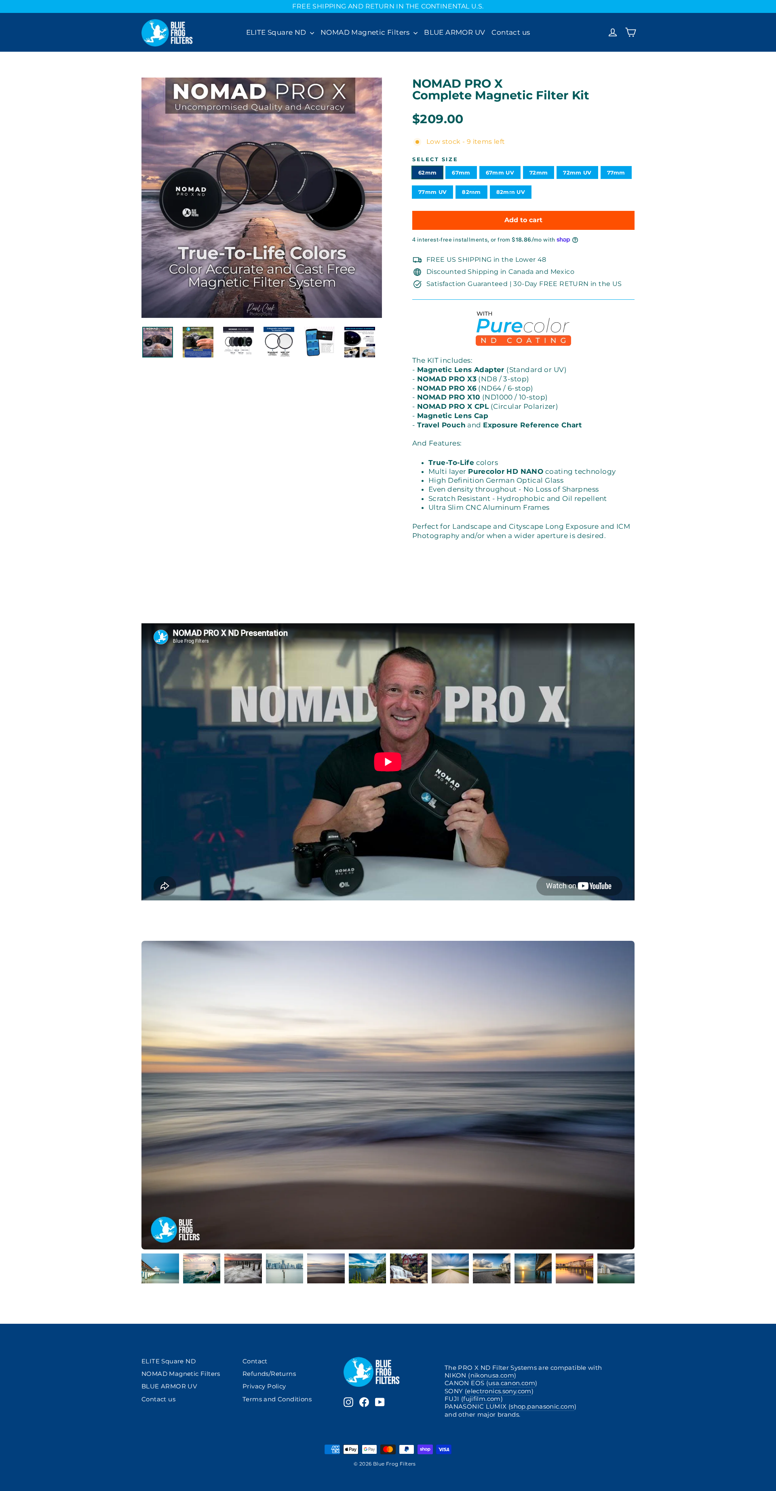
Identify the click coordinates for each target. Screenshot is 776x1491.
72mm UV (577, 172)
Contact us (510, 32)
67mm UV (500, 172)
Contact (255, 1361)
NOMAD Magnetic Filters (366, 32)
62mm (427, 172)
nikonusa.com (492, 1375)
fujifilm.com (481, 1399)
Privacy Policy (264, 1386)
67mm (461, 172)
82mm (471, 192)
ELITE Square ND (277, 32)
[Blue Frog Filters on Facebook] (364, 1402)
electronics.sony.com (499, 1391)
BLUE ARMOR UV (454, 32)
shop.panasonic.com (542, 1406)
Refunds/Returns (269, 1373)
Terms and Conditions (277, 1399)
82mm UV (510, 192)
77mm (616, 172)
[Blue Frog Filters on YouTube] (380, 1402)
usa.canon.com (511, 1383)
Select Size (435, 159)
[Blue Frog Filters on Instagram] (348, 1402)
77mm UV (432, 192)
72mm (538, 172)
